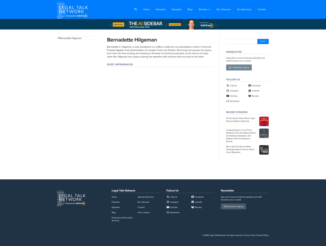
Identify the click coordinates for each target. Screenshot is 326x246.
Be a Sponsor (224, 9)
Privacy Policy (262, 235)
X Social (233, 85)
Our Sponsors (244, 9)
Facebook (256, 85)
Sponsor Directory (146, 196)
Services (203, 9)
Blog (190, 9)
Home (146, 9)
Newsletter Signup (240, 67)
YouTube (233, 95)
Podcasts (160, 9)
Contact (262, 9)
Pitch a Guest (144, 212)
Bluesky (255, 95)
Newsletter (234, 101)
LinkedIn (255, 90)
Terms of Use (249, 235)
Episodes (176, 9)
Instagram (234, 90)
